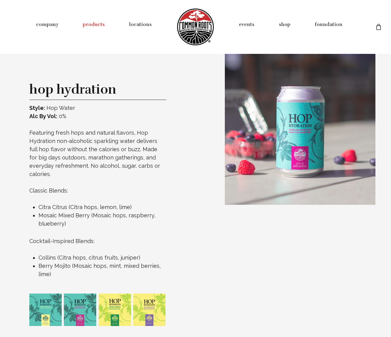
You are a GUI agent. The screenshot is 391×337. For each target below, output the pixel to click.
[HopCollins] (115, 310)
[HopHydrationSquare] (46, 310)
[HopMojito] (149, 310)
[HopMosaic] (80, 310)
